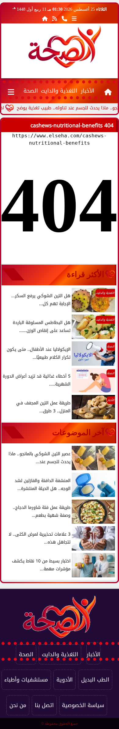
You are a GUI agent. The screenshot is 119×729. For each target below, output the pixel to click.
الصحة (30, 91)
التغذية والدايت (59, 91)
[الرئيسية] (45, 18)
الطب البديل (95, 679)
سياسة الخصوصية (83, 705)
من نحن (17, 705)
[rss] (55, 18)
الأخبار (87, 91)
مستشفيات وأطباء (26, 679)
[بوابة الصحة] (64, 46)
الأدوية (64, 679)
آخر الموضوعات (78, 432)
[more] (74, 18)
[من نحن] (64, 18)
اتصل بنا (44, 705)
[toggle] (11, 90)
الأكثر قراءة (85, 274)
